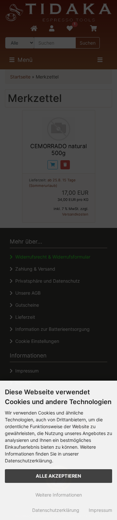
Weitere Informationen (58, 495)
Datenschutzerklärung (55, 510)
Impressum (100, 510)
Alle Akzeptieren (58, 476)
